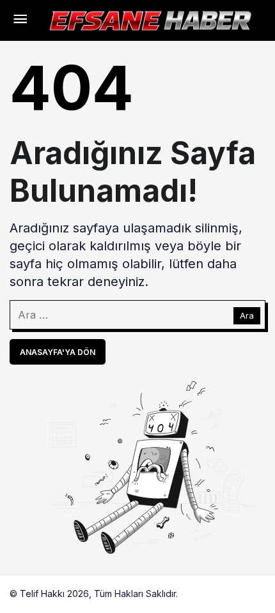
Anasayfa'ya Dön (57, 352)
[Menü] (20, 20)
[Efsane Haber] (150, 19)
